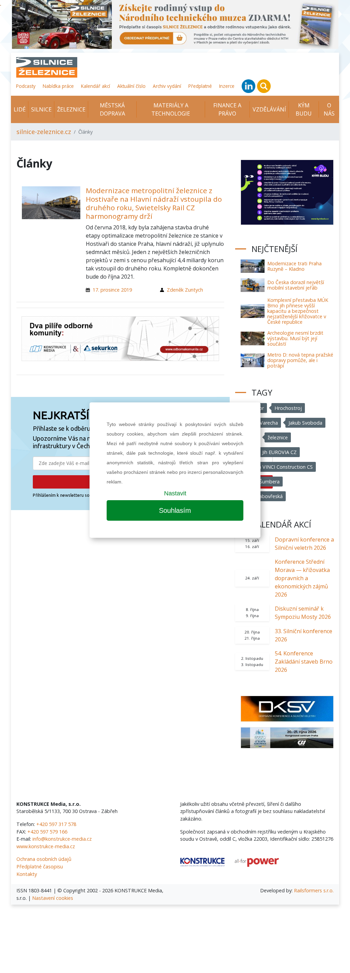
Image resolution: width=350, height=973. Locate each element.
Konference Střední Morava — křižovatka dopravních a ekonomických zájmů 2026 (302, 578)
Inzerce (226, 86)
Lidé (20, 109)
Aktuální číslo (131, 86)
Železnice (71, 109)
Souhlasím (175, 510)
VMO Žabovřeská (263, 496)
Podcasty (26, 86)
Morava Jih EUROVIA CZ (270, 452)
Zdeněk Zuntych (185, 289)
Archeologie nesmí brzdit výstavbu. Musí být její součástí (295, 338)
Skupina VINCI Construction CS (278, 467)
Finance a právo (227, 109)
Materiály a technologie (170, 109)
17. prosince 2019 (112, 289)
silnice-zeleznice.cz (43, 132)
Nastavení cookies (52, 898)
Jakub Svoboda (305, 422)
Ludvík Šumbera (262, 481)
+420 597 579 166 (47, 831)
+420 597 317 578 (56, 824)
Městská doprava (112, 109)
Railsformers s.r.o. (314, 890)
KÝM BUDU (304, 109)
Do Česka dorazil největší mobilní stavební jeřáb (295, 285)
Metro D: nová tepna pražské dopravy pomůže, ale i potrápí (300, 360)
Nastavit (175, 493)
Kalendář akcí (95, 86)
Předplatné (200, 86)
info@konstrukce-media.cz (62, 839)
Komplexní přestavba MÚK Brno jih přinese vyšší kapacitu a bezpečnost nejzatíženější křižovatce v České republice (297, 311)
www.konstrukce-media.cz (45, 846)
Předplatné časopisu (39, 866)
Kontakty (26, 874)
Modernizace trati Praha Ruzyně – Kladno (294, 266)
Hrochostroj (288, 408)
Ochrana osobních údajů (43, 859)
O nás (329, 109)
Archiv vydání (167, 86)
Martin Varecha (261, 422)
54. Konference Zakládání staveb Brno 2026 (304, 662)
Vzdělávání (269, 109)
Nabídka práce (58, 86)
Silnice (41, 109)
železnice (278, 437)
